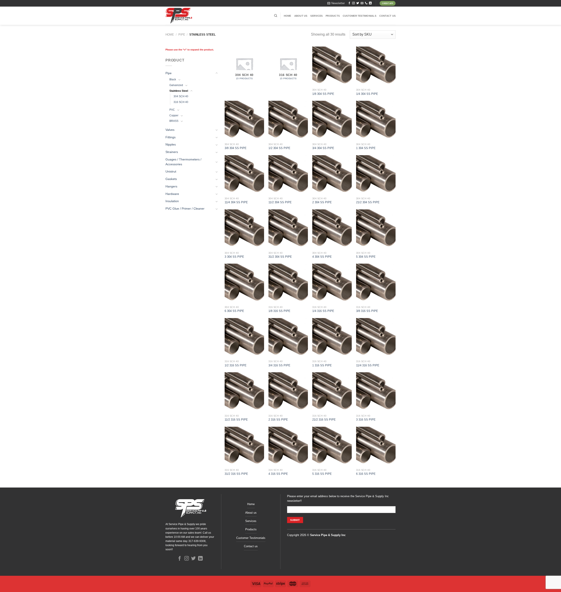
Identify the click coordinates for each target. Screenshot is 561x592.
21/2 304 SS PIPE (368, 202)
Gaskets (171, 179)
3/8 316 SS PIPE (367, 311)
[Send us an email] (362, 3)
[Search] (275, 16)
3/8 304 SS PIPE (236, 148)
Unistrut (170, 171)
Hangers (171, 186)
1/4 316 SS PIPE (323, 311)
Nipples (170, 144)
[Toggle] (216, 73)
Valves (169, 129)
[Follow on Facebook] (349, 3)
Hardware (172, 194)
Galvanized (176, 85)
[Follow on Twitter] (357, 3)
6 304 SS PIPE (234, 311)
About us (300, 15)
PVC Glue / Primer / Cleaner (184, 208)
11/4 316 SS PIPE (367, 365)
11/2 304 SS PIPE (280, 202)
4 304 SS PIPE (322, 256)
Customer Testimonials (359, 15)
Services (316, 15)
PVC (172, 109)
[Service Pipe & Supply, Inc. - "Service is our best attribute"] (191, 16)
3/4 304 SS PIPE (323, 148)
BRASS (173, 120)
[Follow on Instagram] (353, 3)
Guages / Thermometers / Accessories (183, 162)
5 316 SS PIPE (322, 473)
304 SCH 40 (181, 96)
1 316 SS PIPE (322, 365)
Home (287, 15)
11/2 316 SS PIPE (236, 419)
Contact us (387, 15)
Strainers (171, 152)
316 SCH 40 (181, 102)
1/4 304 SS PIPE (367, 93)
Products (333, 15)
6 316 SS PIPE (366, 473)
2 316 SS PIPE (278, 419)
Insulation (172, 201)
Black (172, 79)
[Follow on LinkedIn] (370, 3)
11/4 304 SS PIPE (236, 202)
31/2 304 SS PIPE (280, 256)
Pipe (181, 34)
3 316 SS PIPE (366, 419)
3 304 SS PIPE (234, 256)
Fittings (170, 137)
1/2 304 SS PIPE (279, 148)
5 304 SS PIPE (366, 256)
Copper (173, 115)
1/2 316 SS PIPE (236, 365)
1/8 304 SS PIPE (323, 93)
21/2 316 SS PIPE (324, 419)
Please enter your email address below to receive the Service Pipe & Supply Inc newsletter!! (338, 498)
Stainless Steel (178, 90)
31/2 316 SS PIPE (236, 473)
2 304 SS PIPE (322, 202)
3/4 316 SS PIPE (279, 365)
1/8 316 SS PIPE (279, 311)
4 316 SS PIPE (278, 473)
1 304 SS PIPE (366, 148)
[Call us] (366, 3)
